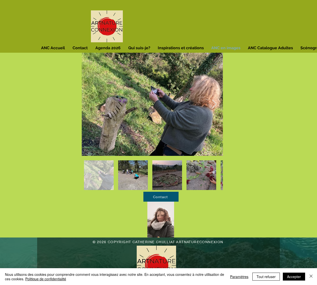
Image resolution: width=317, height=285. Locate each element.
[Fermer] (311, 276)
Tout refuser (266, 276)
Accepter (294, 276)
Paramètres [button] (239, 276)
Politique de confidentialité (45, 278)
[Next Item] (214, 104)
